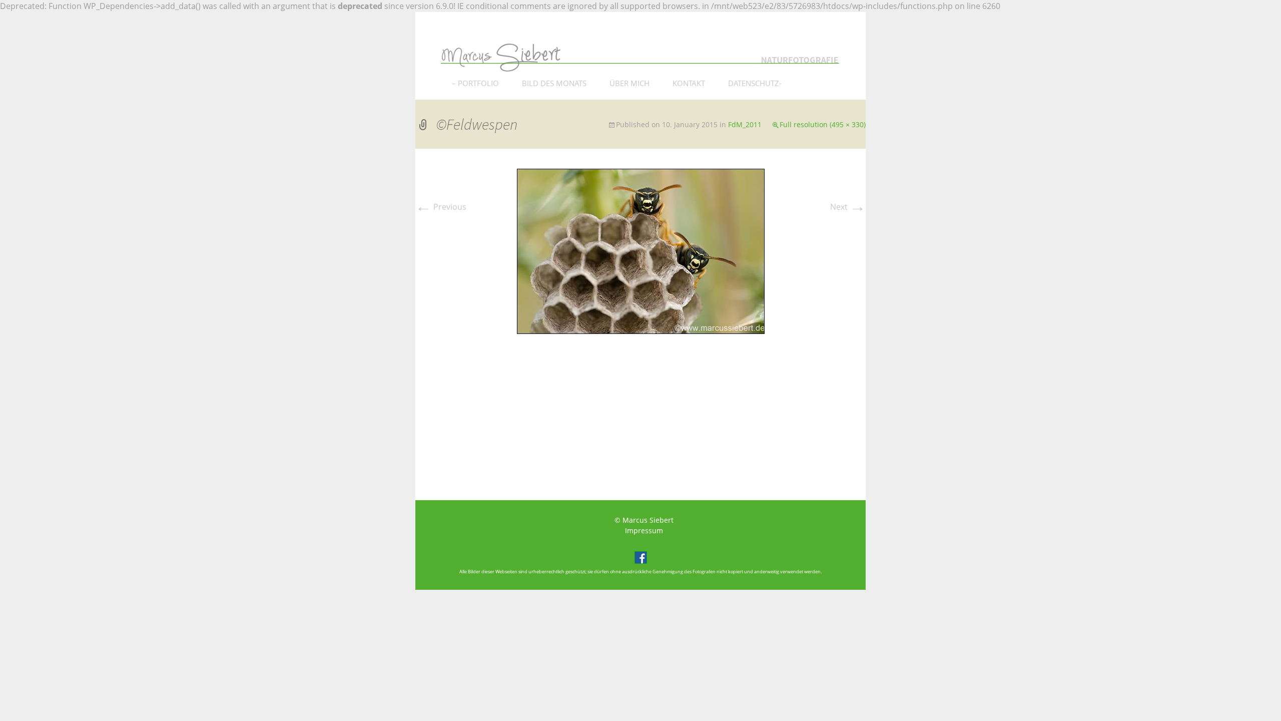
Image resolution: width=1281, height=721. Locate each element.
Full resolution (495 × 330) (823, 124)
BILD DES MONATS (554, 83)
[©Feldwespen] (641, 250)
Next (848, 206)
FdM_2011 (745, 124)
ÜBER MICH (629, 83)
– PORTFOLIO (475, 83)
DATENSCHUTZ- (755, 83)
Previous (440, 206)
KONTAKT (689, 83)
